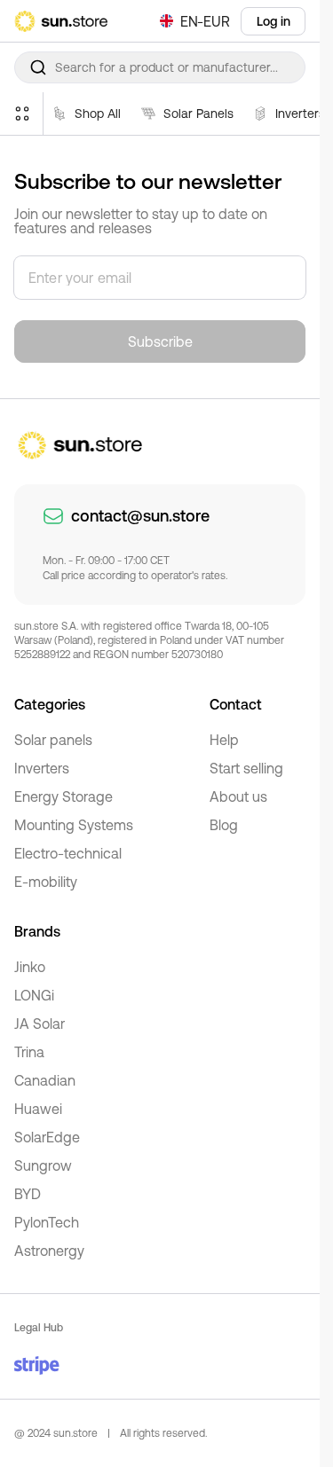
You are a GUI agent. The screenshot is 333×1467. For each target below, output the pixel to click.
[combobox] (159, 67)
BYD (27, 1194)
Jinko (29, 967)
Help (224, 740)
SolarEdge (47, 1137)
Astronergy (49, 1251)
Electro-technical (68, 853)
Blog (224, 825)
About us (238, 796)
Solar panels (53, 740)
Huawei (38, 1109)
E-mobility (45, 882)
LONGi (34, 995)
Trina (29, 1052)
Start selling (246, 768)
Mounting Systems (73, 825)
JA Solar (39, 1024)
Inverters (41, 768)
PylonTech (46, 1222)
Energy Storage (63, 796)
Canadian (44, 1080)
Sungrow (43, 1165)
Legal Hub (38, 1328)
